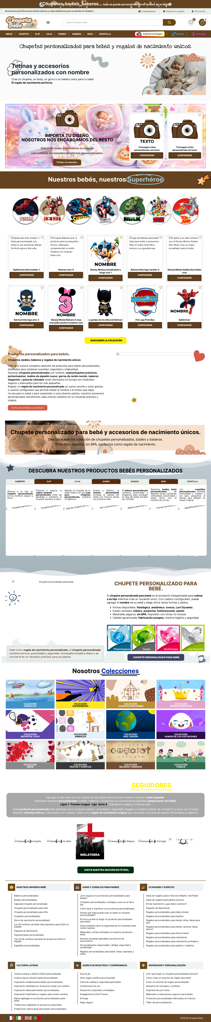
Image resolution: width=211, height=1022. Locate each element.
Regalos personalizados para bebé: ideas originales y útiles (107, 952)
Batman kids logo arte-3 (26, 319)
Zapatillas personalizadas (27, 945)
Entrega (84, 998)
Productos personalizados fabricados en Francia (170, 998)
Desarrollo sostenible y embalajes (97, 990)
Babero (76, 34)
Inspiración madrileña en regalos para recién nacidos (41, 994)
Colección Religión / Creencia (130, 765)
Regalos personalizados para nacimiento (166, 937)
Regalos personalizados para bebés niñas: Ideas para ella (173, 921)
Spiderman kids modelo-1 (26, 269)
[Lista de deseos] (191, 22)
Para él (180, 33)
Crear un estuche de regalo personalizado (167, 982)
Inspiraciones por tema (157, 990)
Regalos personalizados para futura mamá (167, 933)
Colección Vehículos (30, 705)
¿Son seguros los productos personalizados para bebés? (105, 896)
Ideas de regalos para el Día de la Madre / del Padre (172, 895)
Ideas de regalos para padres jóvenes (165, 899)
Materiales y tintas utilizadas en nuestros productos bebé (106, 933)
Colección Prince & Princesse (181, 705)
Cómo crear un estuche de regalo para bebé (168, 977)
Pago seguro (86, 1002)
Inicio (9, 34)
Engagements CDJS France (94, 994)
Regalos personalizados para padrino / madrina (170, 945)
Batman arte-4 (66, 269)
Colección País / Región (130, 735)
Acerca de (85, 973)
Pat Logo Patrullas (145, 319)
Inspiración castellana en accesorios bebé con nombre (41, 986)
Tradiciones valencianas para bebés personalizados (40, 1008)
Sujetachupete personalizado (29, 935)
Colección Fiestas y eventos (80, 765)
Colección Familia (180, 765)
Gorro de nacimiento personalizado (32, 920)
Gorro (62, 34)
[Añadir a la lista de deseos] (161, 115)
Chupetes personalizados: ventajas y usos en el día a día (107, 903)
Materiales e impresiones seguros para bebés (169, 994)
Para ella (200, 33)
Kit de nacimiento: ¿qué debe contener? (166, 903)
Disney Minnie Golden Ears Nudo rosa (184, 271)
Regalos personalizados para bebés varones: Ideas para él (172, 928)
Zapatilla (105, 34)
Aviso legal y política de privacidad (97, 977)
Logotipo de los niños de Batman (105, 319)
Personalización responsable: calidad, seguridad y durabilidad (105, 946)
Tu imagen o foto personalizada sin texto (185, 148)
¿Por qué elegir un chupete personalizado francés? (172, 973)
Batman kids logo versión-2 (145, 269)
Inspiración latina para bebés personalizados (36, 990)
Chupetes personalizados (27, 916)
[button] (9, 210)
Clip (37, 34)
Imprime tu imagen (152, 33)
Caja (49, 34)
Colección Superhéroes (80, 705)
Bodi (90, 34)
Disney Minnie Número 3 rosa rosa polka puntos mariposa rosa (66, 321)
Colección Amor (30, 765)
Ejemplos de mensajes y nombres (163, 986)
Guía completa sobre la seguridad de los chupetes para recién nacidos (108, 926)
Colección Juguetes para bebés (130, 705)
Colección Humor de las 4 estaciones (181, 735)
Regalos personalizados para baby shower (167, 912)
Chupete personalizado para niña (31, 908)
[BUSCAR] (169, 22)
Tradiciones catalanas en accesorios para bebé (38, 1004)
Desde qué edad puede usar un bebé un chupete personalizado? (105, 914)
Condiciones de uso (90, 986)
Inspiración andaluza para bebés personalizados (38, 982)
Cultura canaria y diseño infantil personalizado (37, 973)
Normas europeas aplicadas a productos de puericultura (102, 939)
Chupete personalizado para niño (31, 912)
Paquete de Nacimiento (26, 930)
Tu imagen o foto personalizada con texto (147, 148)
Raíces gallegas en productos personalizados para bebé (39, 999)
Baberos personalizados (26, 895)
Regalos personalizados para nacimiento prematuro (172, 941)
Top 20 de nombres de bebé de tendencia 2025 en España (39, 940)
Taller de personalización (159, 1002)
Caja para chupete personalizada (30, 903)
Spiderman (184, 319)
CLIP (49, 481)
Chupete (24, 34)
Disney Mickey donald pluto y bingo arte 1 (105, 271)
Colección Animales (80, 735)
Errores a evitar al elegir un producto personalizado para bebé (106, 920)
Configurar (147, 155)
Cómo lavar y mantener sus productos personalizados (107, 908)
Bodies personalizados (25, 899)
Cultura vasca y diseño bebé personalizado (36, 977)
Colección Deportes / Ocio (30, 735)
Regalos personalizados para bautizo (164, 916)
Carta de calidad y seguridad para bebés (100, 982)
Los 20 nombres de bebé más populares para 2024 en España (41, 925)
